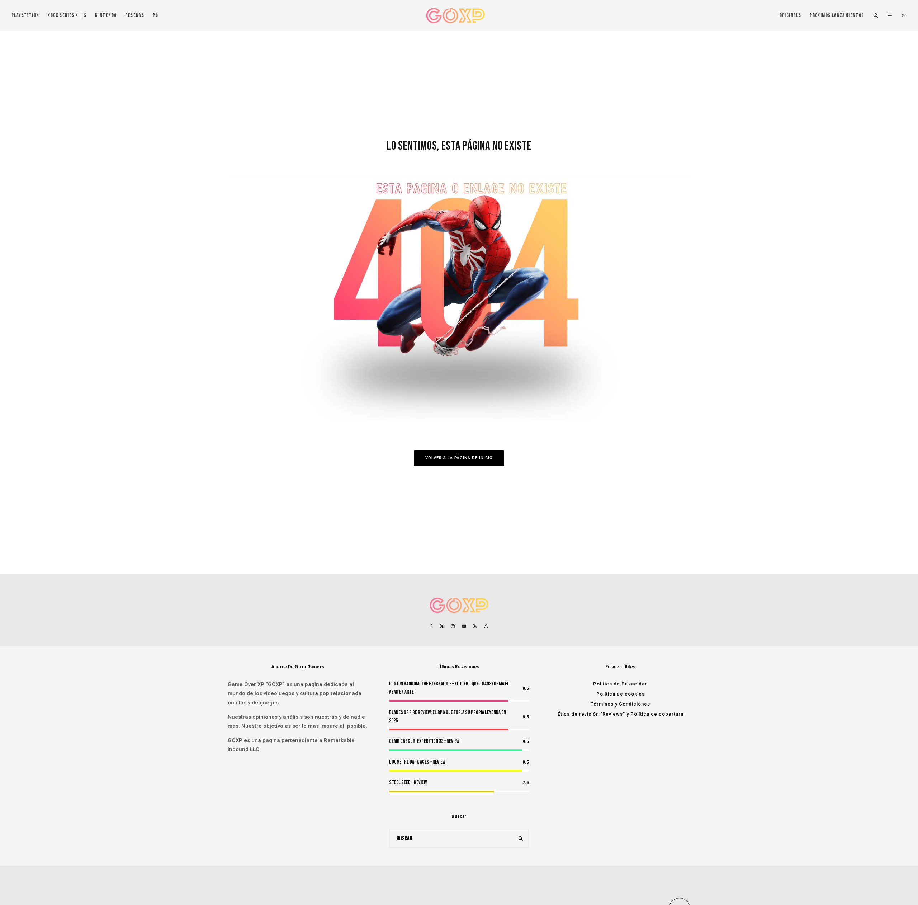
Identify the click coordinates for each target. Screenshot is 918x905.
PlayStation (25, 15)
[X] (442, 626)
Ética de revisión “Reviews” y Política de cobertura (620, 714)
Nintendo (106, 15)
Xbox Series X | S (67, 15)
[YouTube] (464, 626)
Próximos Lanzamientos (837, 15)
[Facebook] (431, 626)
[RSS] (475, 626)
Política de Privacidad (620, 684)
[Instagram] (453, 626)
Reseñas (134, 15)
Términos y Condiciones (620, 704)
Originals (790, 15)
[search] (521, 838)
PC (155, 15)
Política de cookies (620, 694)
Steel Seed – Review (408, 782)
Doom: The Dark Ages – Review (417, 762)
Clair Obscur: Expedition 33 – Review (424, 741)
